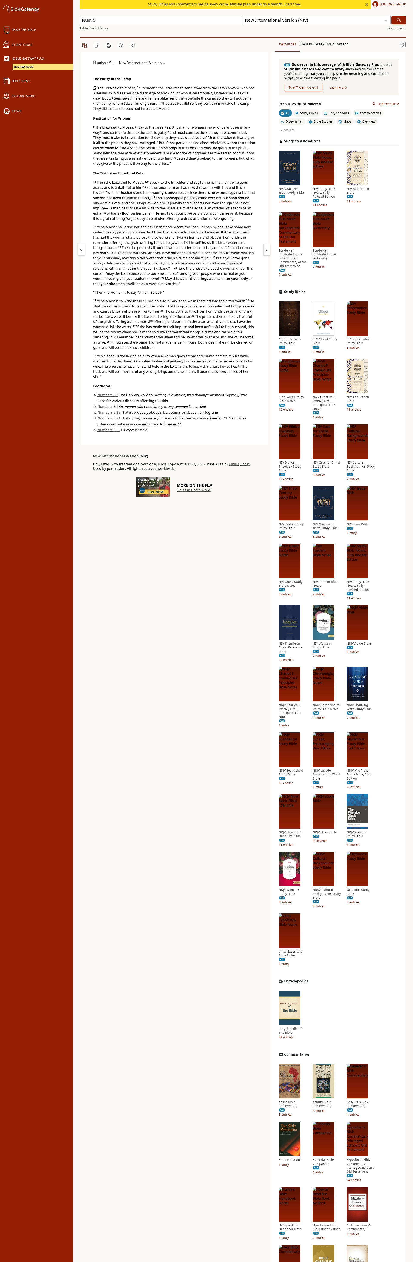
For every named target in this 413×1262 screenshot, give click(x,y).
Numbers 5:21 (108, 418)
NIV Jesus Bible (357, 524)
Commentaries (297, 1054)
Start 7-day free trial (303, 87)
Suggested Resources (302, 141)
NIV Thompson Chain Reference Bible (291, 647)
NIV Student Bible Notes (325, 584)
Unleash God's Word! (194, 490)
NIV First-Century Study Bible (291, 526)
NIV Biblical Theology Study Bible (290, 466)
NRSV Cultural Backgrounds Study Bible (327, 894)
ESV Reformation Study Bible (359, 341)
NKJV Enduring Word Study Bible (359, 707)
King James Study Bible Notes (291, 399)
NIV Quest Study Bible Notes (290, 584)
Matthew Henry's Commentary (359, 1227)
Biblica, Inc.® (239, 464)
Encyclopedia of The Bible (290, 1031)
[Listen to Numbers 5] (132, 45)
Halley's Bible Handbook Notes (291, 1227)
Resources (287, 44)
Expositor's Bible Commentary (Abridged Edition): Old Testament (360, 1165)
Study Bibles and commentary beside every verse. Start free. (224, 4)
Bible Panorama (290, 1160)
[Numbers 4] (81, 250)
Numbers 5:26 (108, 430)
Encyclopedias (296, 981)
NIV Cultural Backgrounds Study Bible (361, 466)
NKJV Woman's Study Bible (289, 892)
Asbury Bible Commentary (322, 1104)
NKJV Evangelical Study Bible (291, 772)
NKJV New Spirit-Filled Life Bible (291, 834)
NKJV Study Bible (325, 832)
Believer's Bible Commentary (358, 1104)
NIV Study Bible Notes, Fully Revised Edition (324, 192)
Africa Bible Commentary (288, 1104)
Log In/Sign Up (392, 4)
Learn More (338, 87)
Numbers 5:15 (108, 412)
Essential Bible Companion (323, 1161)
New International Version (116, 456)
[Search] (398, 20)
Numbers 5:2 (107, 395)
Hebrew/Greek (312, 44)
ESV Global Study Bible (325, 341)
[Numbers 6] (266, 250)
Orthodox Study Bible (358, 892)
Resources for (300, 104)
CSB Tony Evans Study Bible (290, 341)
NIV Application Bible (358, 191)
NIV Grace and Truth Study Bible (291, 191)
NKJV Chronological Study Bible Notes (327, 707)
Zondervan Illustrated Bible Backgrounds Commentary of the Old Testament (293, 258)
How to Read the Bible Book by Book (326, 1227)
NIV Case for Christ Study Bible (326, 464)
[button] (388, 4)
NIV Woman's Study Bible (322, 645)
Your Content (337, 44)
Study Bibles (294, 291)
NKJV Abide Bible (359, 643)
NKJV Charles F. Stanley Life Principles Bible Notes (290, 711)
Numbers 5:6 (107, 406)
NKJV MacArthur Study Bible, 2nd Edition (358, 774)
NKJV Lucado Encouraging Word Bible (326, 774)
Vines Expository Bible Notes (290, 953)
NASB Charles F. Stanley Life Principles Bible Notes (324, 403)
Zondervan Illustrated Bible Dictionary (324, 254)
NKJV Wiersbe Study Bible (356, 834)
